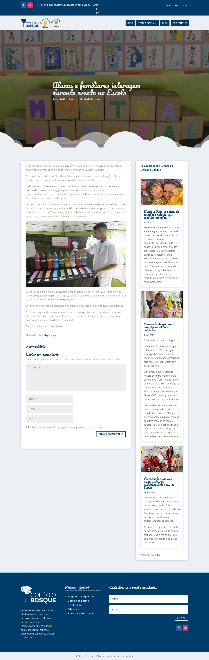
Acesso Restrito (175, 5)
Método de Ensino (78, 600)
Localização (74, 605)
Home (130, 23)
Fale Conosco (180, 23)
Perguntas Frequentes (80, 596)
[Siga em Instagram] (30, 5)
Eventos (73, 99)
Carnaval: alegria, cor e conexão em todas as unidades (159, 327)
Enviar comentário (111, 434)
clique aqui (50, 335)
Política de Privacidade (80, 613)
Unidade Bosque (90, 99)
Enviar (181, 617)
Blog (165, 23)
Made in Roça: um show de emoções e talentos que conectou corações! (161, 214)
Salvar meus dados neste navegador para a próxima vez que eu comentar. (69, 427)
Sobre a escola (146, 23)
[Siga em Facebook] (23, 5)
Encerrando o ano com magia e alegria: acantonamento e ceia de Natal (159, 483)
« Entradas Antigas (150, 554)
